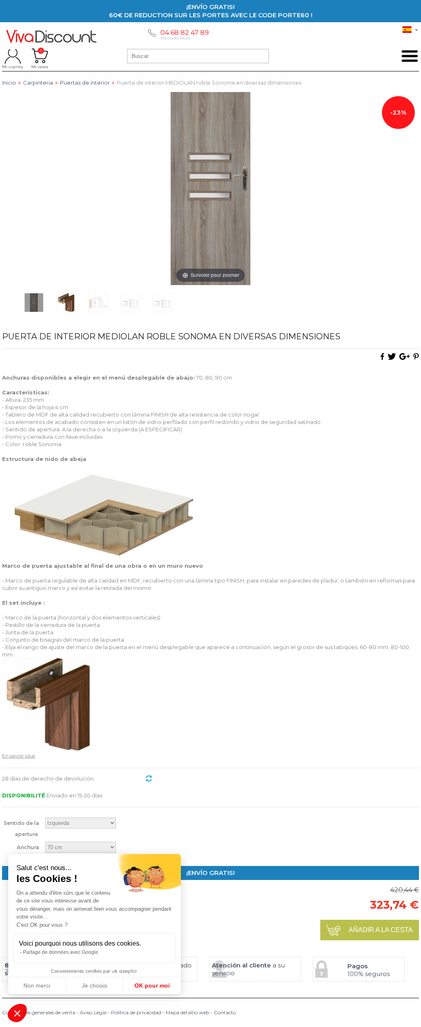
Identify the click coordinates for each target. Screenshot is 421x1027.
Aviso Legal (93, 1012)
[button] (17, 1013)
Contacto (225, 1012)
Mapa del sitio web (187, 1012)
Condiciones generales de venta (38, 1012)
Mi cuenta (12, 56)
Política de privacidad (136, 1012)
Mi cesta (39, 56)
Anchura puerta (28, 852)
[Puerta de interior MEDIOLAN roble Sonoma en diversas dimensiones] (34, 302)
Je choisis (94, 985)
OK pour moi (152, 985)
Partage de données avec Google (60, 952)
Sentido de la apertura (21, 828)
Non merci (36, 985)
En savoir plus (18, 756)
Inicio (9, 83)
